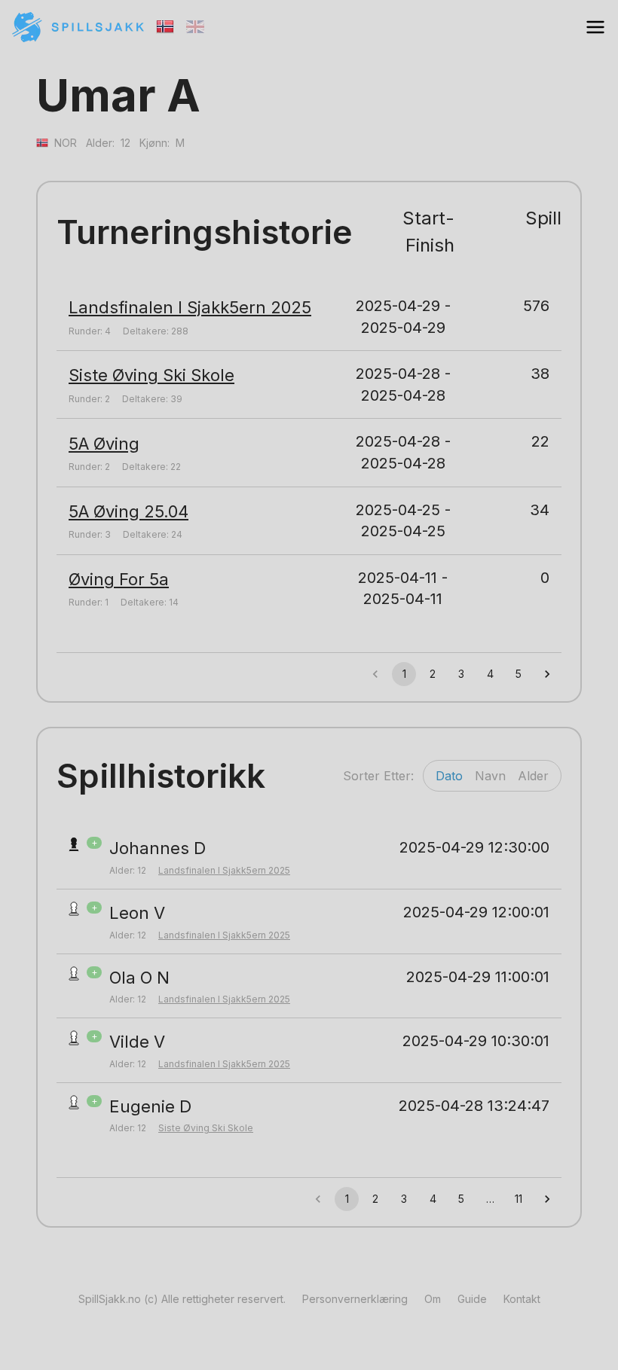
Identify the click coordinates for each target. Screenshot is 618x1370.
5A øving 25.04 (128, 511)
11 (518, 1198)
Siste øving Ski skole (151, 375)
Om (432, 1298)
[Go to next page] (547, 674)
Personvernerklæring (355, 1298)
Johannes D (157, 848)
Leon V (137, 913)
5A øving (104, 443)
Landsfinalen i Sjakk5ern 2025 (190, 307)
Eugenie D (150, 1106)
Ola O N (139, 977)
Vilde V (137, 1041)
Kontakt (521, 1298)
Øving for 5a (119, 579)
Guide (472, 1298)
